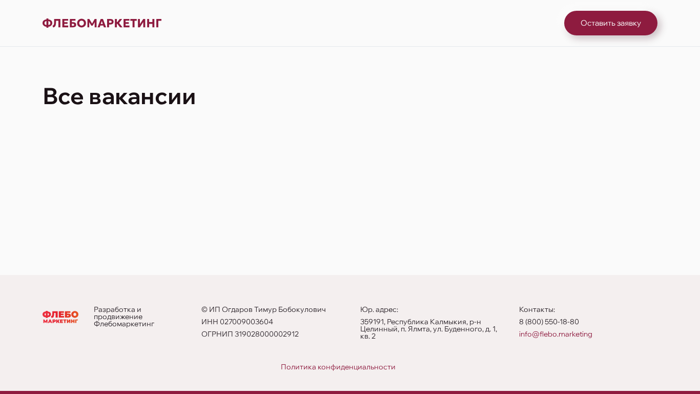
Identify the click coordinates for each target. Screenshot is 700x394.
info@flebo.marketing (555, 334)
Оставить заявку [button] (611, 23)
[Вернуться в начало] (102, 23)
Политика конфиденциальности (338, 366)
